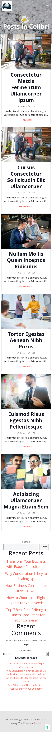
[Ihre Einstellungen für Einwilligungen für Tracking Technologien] (47, 727)
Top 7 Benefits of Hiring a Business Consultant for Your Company (26, 614)
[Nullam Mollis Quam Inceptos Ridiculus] (26, 230)
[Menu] (47, 6)
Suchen (26, 541)
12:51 (33, 106)
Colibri (37, 723)
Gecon (23, 106)
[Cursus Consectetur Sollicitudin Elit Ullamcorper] (26, 144)
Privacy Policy (26, 650)
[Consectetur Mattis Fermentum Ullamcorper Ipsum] (26, 51)
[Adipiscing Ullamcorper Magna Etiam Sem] (26, 471)
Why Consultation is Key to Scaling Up (26, 670)
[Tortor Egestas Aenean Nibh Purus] (26, 310)
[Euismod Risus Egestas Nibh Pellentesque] (26, 391)
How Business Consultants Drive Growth (26, 674)
